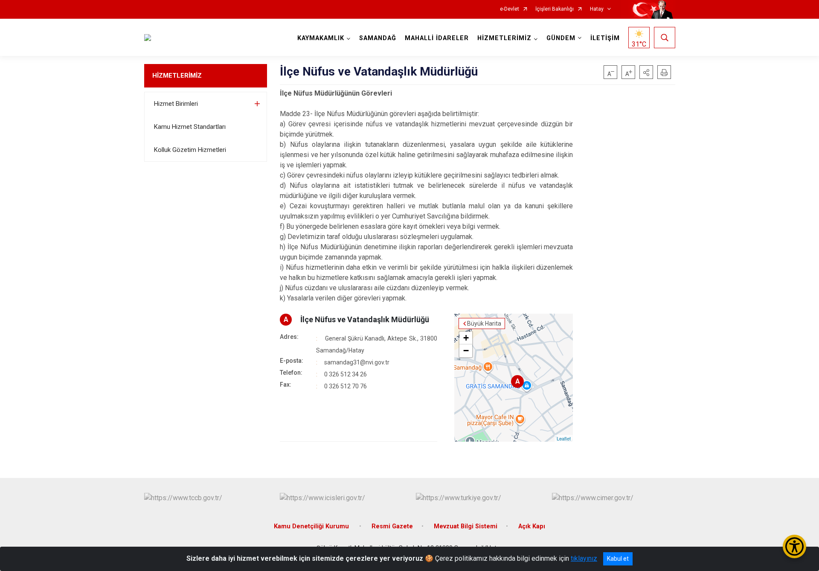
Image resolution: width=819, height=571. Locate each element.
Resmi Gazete (392, 526)
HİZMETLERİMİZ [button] (504, 38)
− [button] (466, 350)
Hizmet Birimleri (176, 104)
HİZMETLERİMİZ (177, 75)
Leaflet (564, 438)
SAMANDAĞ (377, 38)
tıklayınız (584, 558)
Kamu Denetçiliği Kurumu (312, 526)
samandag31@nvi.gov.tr (356, 362)
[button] (646, 72)
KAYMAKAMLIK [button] (320, 38)
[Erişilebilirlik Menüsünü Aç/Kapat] (794, 546)
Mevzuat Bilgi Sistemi (465, 526)
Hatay (597, 9)
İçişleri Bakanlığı (554, 9)
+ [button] (466, 337)
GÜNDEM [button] (560, 38)
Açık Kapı (531, 526)
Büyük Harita (484, 323)
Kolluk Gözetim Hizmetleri (190, 150)
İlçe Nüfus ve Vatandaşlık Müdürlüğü (364, 319)
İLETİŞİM (605, 38)
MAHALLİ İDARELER (437, 38)
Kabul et (618, 558)
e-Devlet (509, 9)
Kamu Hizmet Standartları (190, 127)
